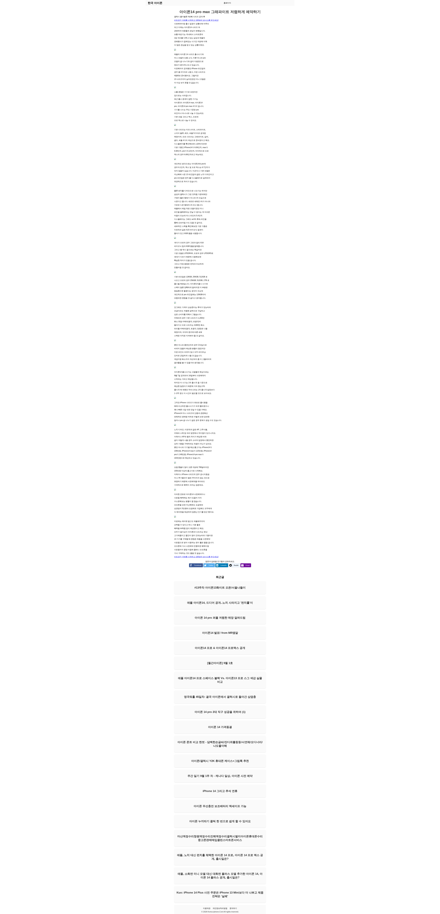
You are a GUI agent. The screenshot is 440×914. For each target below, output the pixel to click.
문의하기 (233, 908)
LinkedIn (223, 565)
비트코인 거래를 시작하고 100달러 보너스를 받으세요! (196, 20)
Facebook (197, 565)
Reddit (236, 565)
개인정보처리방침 (220, 908)
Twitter (211, 565)
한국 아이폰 (155, 2)
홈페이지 (227, 3)
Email (248, 565)
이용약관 (206, 908)
